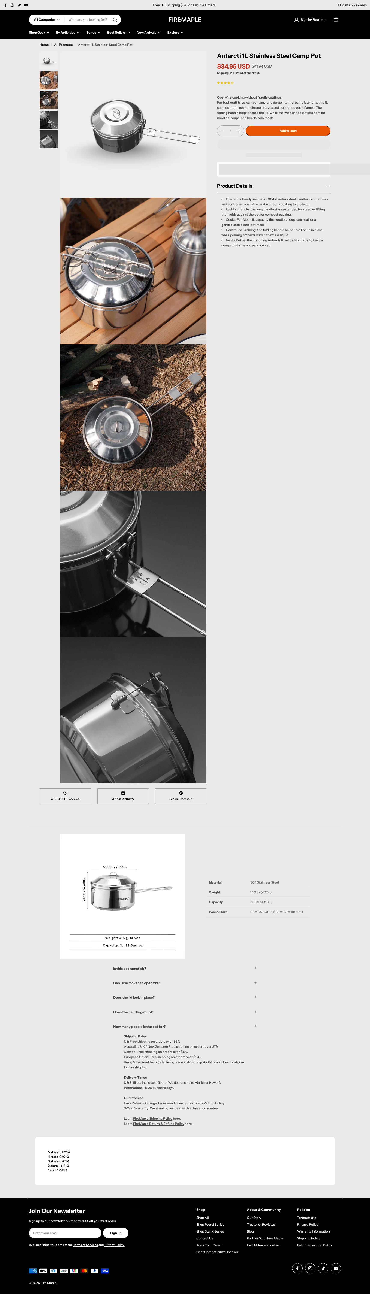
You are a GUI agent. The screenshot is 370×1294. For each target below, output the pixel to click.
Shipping (223, 73)
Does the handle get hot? (133, 1012)
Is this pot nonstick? (129, 968)
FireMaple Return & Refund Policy (158, 1124)
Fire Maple (48, 1283)
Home (44, 45)
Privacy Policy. (114, 1245)
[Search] (115, 19)
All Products (63, 45)
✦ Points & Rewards (352, 5)
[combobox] (75, 20)
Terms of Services (85, 1245)
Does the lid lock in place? (134, 997)
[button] (225, 82)
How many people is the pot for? (139, 1026)
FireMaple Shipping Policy (152, 1118)
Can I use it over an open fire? (136, 983)
